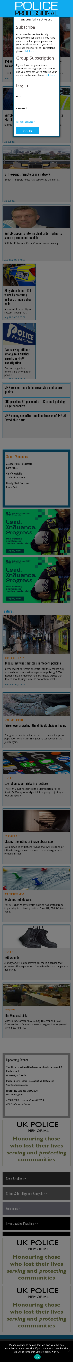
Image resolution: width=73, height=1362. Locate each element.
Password (21, 108)
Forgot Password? (25, 122)
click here (29, 51)
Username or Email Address (36, 95)
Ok (37, 1357)
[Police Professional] (36, 8)
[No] (68, 1351)
